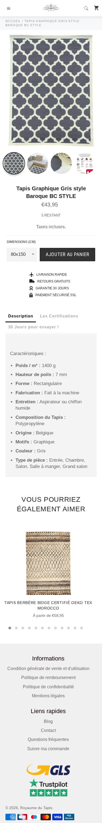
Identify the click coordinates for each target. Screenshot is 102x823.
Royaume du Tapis (36, 808)
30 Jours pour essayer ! (33, 327)
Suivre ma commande (48, 748)
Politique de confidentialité (48, 686)
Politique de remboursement (48, 677)
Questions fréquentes (48, 739)
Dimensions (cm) (21, 242)
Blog (48, 721)
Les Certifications (59, 316)
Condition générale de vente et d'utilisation (48, 668)
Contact (48, 730)
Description (20, 316)
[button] (10, 628)
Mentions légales (48, 695)
